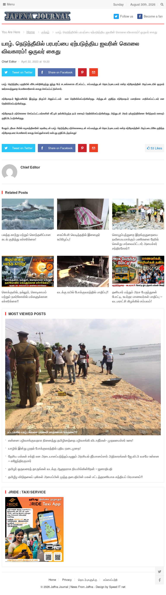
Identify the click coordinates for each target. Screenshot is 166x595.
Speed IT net (117, 587)
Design (100, 587)
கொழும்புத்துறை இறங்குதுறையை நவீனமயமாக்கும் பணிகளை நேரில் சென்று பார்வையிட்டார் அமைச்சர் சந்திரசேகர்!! (135, 241)
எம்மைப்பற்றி (110, 580)
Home (31, 32)
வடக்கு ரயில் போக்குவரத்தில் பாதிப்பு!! (82, 292)
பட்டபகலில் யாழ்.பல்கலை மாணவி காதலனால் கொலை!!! (42, 432)
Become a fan (153, 16)
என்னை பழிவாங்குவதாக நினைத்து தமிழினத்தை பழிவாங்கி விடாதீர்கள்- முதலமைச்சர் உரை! (70, 440)
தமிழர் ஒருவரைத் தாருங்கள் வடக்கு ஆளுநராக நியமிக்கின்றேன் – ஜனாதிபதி (60, 468)
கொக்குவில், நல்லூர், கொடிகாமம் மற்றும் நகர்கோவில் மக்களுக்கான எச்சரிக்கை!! (25, 296)
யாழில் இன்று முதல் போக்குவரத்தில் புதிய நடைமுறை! (44, 448)
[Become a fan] (159, 580)
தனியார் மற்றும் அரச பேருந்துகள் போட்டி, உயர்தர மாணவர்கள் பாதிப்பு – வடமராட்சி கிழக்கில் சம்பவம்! (137, 296)
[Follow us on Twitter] (159, 571)
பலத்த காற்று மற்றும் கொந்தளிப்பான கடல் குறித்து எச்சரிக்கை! (26, 236)
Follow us (126, 16)
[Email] (93, 72)
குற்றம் (45, 32)
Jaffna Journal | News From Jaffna (72, 587)
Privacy (67, 580)
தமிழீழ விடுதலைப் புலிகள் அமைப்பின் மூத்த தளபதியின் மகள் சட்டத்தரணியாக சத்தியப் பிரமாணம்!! (75, 476)
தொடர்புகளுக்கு (87, 580)
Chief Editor (9, 61)
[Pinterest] (82, 72)
